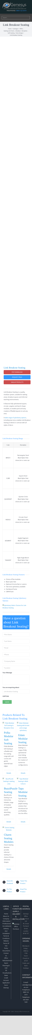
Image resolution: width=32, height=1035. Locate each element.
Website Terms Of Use (6, 943)
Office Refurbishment (6, 959)
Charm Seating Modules (8, 838)
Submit (7, 702)
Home (6, 914)
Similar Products (17, 382)
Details (8, 773)
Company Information (6, 920)
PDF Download (17, 372)
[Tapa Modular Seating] (23, 781)
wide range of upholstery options (15, 418)
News (6, 975)
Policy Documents (6, 949)
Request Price (17, 377)
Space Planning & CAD (6, 965)
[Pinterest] (17, 939)
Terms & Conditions (6, 937)
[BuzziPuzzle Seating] (9, 781)
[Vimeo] (17, 942)
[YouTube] (14, 942)
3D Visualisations (6, 971)
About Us (6, 916)
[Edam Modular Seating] (23, 727)
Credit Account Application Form (6, 981)
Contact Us (6, 954)
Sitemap (6, 988)
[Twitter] (17, 936)
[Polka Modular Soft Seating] (9, 725)
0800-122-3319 (21, 11)
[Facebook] (14, 936)
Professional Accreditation (6, 925)
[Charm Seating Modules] (9, 828)
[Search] (28, 17)
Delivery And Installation (6, 931)
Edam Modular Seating (23, 739)
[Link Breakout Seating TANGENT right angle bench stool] (16, 199)
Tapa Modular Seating (23, 792)
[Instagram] (14, 939)
